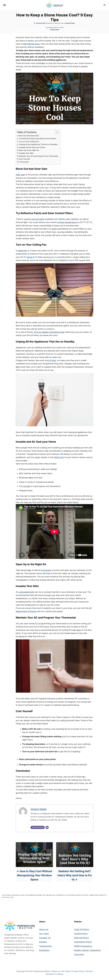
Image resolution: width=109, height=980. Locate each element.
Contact (60, 974)
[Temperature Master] (54, 5)
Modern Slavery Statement (87, 950)
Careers (43, 942)
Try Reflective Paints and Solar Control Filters (37, 138)
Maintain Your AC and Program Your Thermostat (38, 156)
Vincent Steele (40, 23)
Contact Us (44, 938)
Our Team (44, 933)
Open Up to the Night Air (29, 150)
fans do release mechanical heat (49, 332)
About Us (43, 929)
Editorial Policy (81, 938)
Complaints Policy (83, 942)
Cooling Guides (54, 29)
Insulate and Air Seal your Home (32, 147)
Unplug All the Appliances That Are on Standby (38, 144)
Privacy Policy (78, 971)
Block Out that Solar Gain (29, 136)
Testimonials (45, 946)
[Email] (47, 827)
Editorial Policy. (70, 23)
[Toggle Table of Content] (55, 132)
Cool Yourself (24, 159)
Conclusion (24, 162)
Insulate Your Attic (26, 153)
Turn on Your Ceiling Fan (29, 141)
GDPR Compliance (83, 946)
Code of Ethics (81, 929)
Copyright (79, 954)
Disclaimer (44, 950)
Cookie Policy (81, 933)
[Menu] (4, 5)
